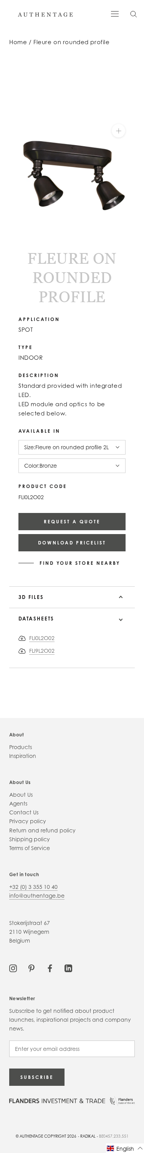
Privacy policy (27, 821)
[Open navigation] (115, 13)
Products (20, 747)
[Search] (133, 13)
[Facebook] (50, 967)
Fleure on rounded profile (71, 42)
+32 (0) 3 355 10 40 (33, 886)
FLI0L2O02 (42, 638)
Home (18, 42)
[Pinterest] (31, 967)
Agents (18, 803)
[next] (17, 246)
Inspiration (22, 756)
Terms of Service (29, 848)
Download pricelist (72, 543)
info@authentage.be (37, 895)
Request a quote (72, 521)
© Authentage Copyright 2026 (46, 1136)
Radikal (88, 1136)
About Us (21, 794)
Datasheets (36, 618)
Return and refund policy (42, 830)
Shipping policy (29, 839)
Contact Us (23, 812)
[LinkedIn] (68, 967)
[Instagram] (13, 967)
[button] (125, 1148)
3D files (31, 597)
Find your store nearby (80, 563)
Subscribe (36, 1077)
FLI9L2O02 (42, 650)
